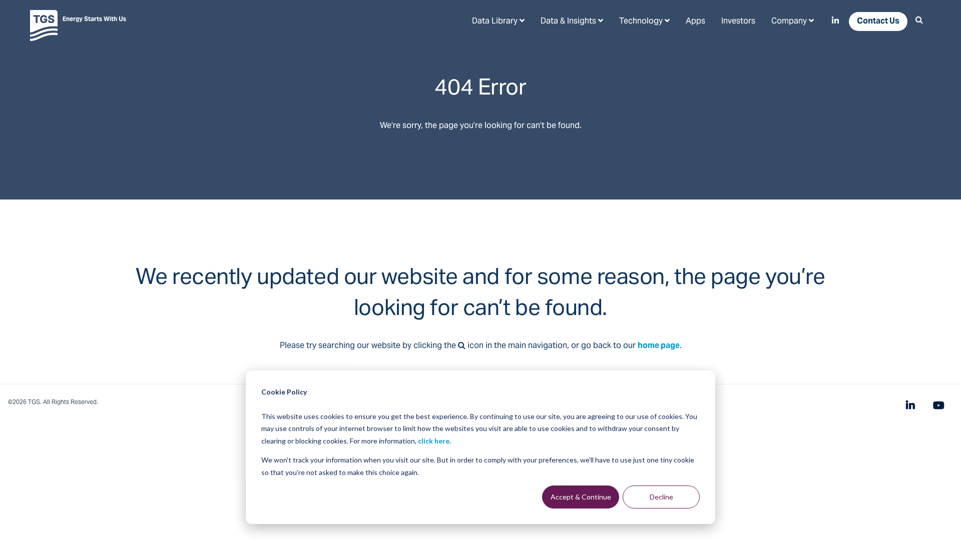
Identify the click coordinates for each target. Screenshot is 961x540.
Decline (661, 496)
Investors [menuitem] (738, 21)
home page (659, 346)
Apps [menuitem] (695, 21)
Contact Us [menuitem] (878, 21)
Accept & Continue (581, 496)
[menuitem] (498, 21)
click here (433, 440)
